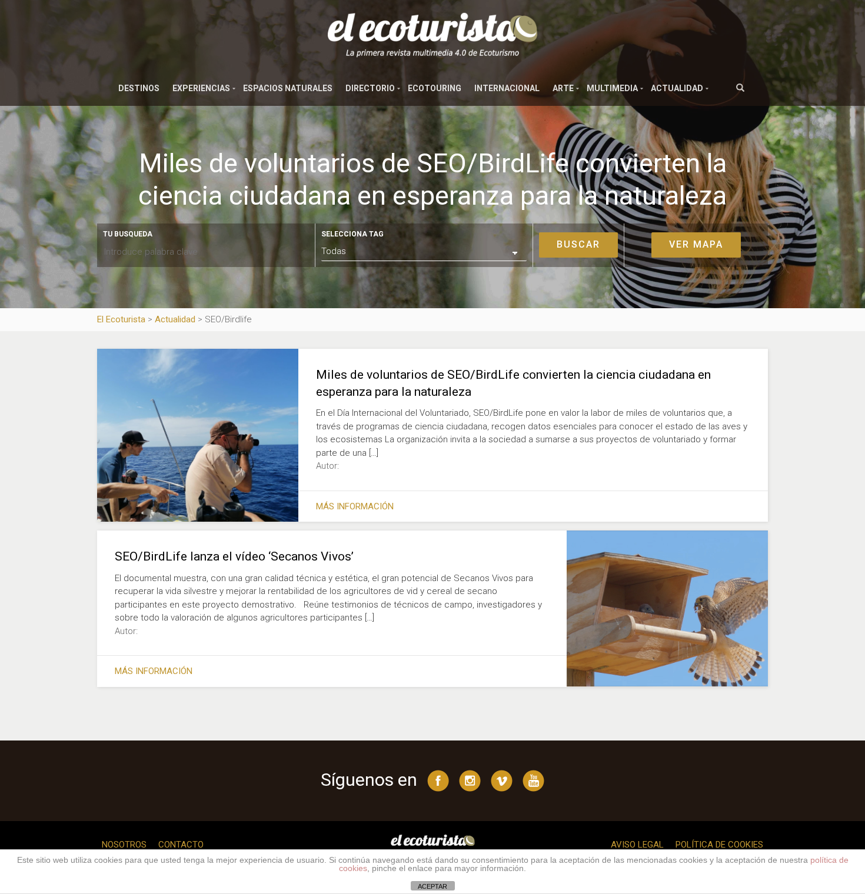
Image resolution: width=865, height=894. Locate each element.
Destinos (138, 88)
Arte (563, 88)
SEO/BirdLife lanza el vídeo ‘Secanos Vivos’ (234, 556)
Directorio (370, 88)
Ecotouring (434, 88)
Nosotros (124, 844)
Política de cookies (719, 844)
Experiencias (201, 88)
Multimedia (612, 88)
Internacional (507, 88)
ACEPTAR (432, 886)
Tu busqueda (127, 234)
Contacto (181, 844)
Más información (355, 506)
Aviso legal (637, 844)
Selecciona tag (352, 234)
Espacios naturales (287, 88)
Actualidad (677, 88)
